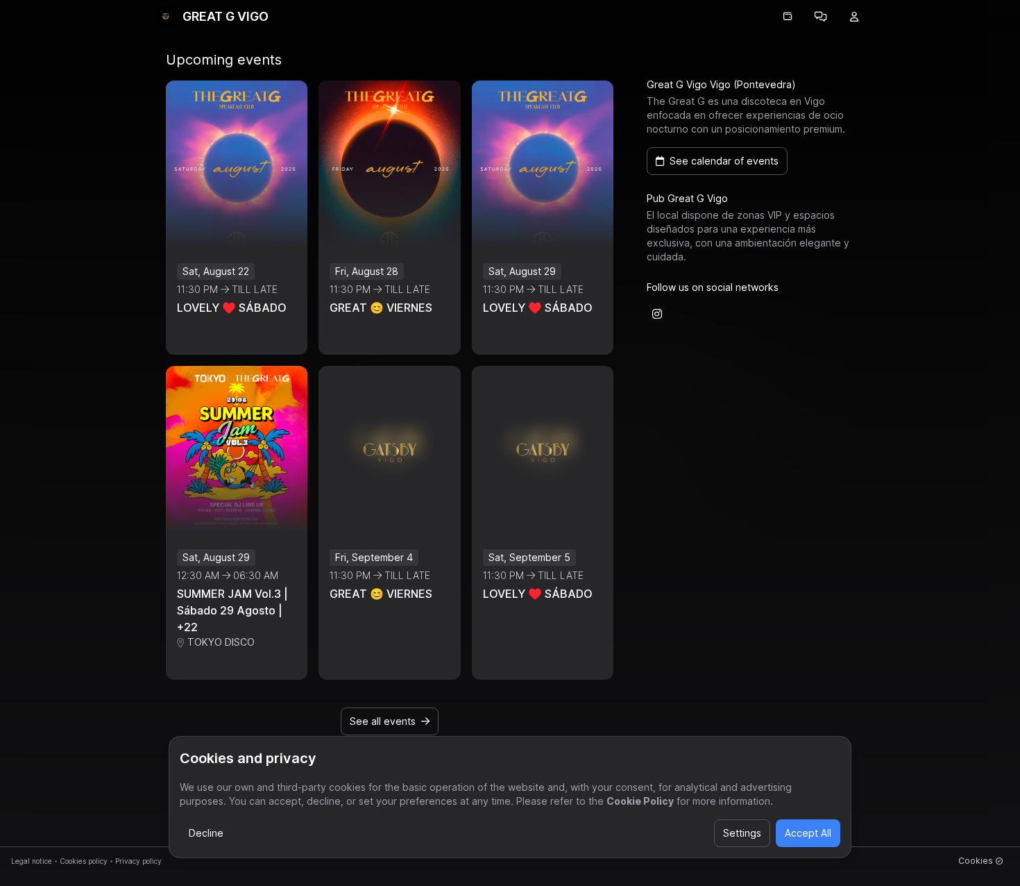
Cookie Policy (640, 801)
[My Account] (854, 17)
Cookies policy (84, 861)
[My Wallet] (787, 17)
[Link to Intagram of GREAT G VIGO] (657, 314)
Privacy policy (138, 861)
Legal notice (31, 861)
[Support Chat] (821, 17)
